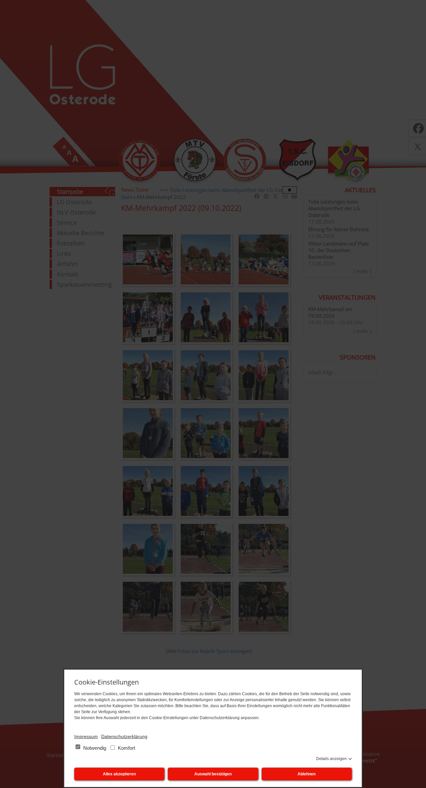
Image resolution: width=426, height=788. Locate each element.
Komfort (125, 748)
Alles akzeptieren (119, 774)
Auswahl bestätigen (213, 774)
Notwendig (94, 748)
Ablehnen (307, 774)
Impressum (86, 736)
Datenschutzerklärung (124, 736)
